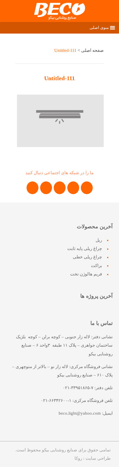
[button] (99, 28)
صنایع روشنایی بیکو (59, 450)
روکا (78, 458)
